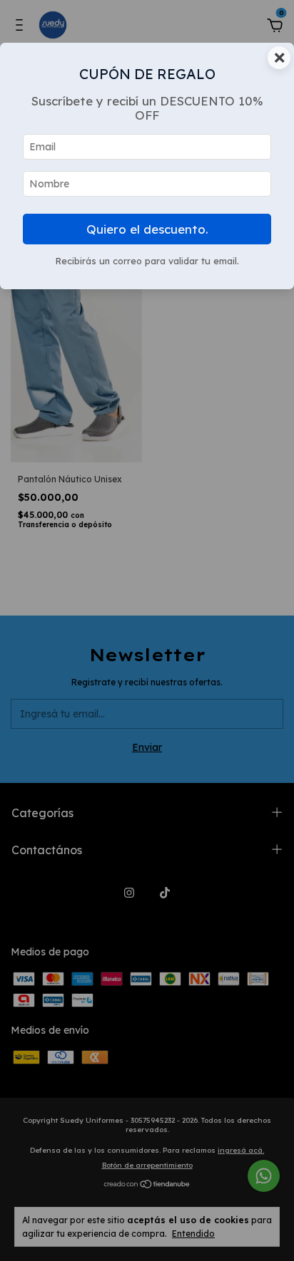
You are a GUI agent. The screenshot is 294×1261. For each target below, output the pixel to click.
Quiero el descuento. (147, 229)
